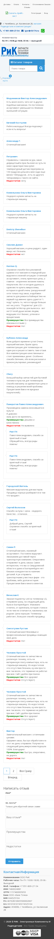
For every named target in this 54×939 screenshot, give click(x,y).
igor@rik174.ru (32, 30)
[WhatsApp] (43, 31)
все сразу (26, 771)
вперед (12, 777)
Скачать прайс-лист (16, 14)
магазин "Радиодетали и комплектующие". (20, 25)
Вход (46, 13)
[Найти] (41, 68)
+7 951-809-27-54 (11, 30)
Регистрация (36, 13)
